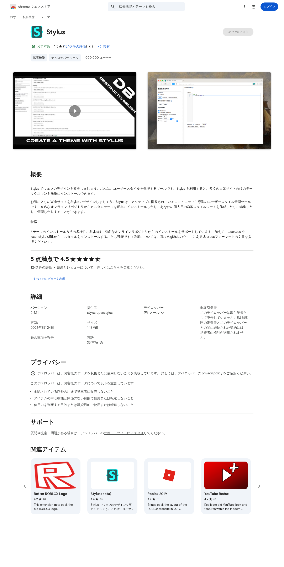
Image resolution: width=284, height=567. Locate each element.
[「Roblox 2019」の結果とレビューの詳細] (158, 499)
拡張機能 (39, 58)
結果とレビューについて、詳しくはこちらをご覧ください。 (102, 267)
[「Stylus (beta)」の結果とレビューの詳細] (101, 499)
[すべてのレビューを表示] (49, 279)
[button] (253, 7)
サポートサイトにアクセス (124, 433)
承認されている (45, 392)
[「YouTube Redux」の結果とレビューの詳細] (215, 499)
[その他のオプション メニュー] (245, 6)
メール (154, 313)
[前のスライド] (25, 486)
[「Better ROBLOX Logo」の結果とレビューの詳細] (44, 499)
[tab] (13, 17)
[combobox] (152, 6)
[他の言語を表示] (101, 342)
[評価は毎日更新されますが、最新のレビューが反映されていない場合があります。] (91, 46)
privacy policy (212, 373)
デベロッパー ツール (64, 58)
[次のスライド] (259, 486)
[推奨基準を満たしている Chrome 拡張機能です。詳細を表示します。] (33, 46)
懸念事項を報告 (42, 338)
